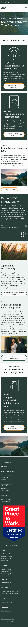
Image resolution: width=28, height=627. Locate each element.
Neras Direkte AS (6, 560)
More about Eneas (10, 189)
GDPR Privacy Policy (7, 621)
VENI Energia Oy (6, 582)
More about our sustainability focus (14, 293)
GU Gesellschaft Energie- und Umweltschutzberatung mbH (10, 592)
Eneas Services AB (6, 569)
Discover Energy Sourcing (13, 86)
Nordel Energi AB (6, 574)
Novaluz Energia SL (6, 602)
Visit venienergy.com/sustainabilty (10, 226)
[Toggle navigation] (26, 8)
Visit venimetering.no (13, 427)
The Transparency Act (7, 619)
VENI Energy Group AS (7, 554)
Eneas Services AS (6, 556)
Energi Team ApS (6, 611)
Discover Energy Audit (13, 134)
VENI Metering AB (6, 571)
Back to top (7, 462)
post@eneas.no (5, 501)
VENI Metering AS (6, 558)
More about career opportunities (14, 358)
